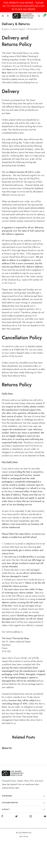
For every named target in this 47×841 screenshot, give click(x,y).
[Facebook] (2, 816)
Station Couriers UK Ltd (20, 172)
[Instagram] (31, 817)
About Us (7, 748)
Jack (6, 29)
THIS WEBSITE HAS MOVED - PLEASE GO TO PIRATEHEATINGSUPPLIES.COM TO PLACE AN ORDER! (23, 6)
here (9, 69)
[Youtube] (44, 817)
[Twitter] (16, 817)
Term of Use (23, 836)
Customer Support (17, 29)
